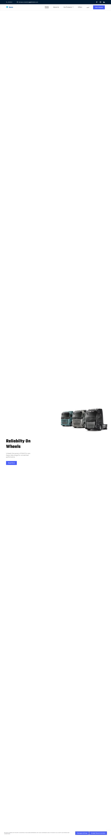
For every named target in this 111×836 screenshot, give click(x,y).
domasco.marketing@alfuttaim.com (28, 2)
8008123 (10, 2)
